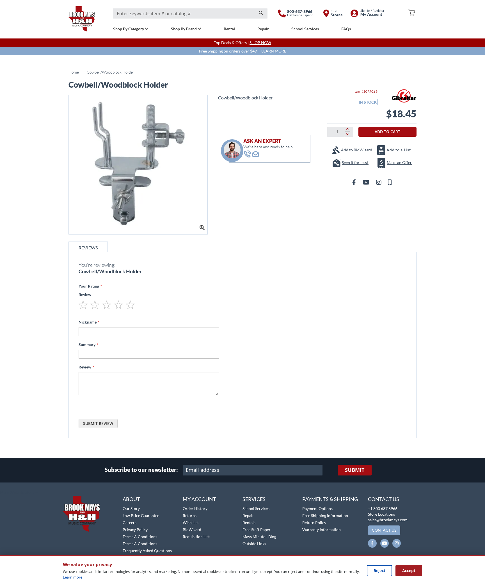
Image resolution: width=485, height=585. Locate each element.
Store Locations (381, 514)
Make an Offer (399, 162)
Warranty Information (321, 529)
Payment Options (317, 508)
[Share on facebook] (354, 182)
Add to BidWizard (356, 149)
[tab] (88, 247)
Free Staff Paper (256, 529)
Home (73, 72)
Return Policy (314, 522)
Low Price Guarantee (141, 515)
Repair (248, 515)
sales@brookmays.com (388, 519)
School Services (255, 508)
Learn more (72, 577)
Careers (129, 522)
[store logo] (81, 18)
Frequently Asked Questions (147, 550)
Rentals (248, 522)
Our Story (131, 508)
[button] (19, 493)
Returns (189, 515)
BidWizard (192, 529)
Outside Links (254, 543)
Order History (195, 508)
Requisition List (196, 536)
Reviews (88, 247)
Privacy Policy (135, 529)
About (131, 499)
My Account (199, 499)
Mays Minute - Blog (259, 536)
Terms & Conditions (140, 536)
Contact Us (383, 499)
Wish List (191, 522)
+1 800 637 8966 (382, 508)
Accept (408, 570)
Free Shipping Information (325, 515)
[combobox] (190, 13)
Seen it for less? (355, 162)
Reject (379, 570)
